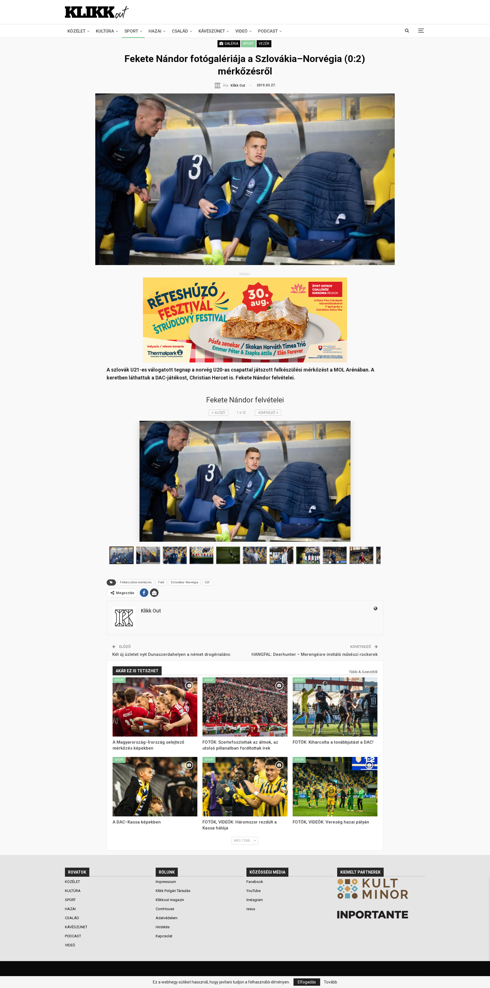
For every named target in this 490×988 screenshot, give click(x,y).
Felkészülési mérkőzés (136, 582)
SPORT (131, 31)
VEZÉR (264, 44)
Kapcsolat (164, 936)
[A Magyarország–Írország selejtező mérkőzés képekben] (155, 707)
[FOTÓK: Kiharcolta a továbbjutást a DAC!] (335, 707)
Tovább (330, 982)
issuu (250, 909)
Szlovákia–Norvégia (184, 582)
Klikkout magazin (170, 900)
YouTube (253, 891)
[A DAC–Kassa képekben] (155, 786)
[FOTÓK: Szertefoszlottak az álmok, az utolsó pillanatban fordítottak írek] (245, 707)
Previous (96, 179)
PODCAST (268, 31)
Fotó (161, 582)
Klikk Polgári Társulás (173, 891)
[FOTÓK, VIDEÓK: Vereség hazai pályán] (335, 786)
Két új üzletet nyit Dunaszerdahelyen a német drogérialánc (171, 654)
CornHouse (165, 909)
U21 (207, 582)
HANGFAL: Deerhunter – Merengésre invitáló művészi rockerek (315, 654)
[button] (149, 555)
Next (393, 179)
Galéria (231, 44)
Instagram (254, 900)
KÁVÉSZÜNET (211, 31)
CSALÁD (180, 31)
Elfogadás (307, 982)
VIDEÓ (241, 31)
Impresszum (166, 882)
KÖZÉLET (76, 31)
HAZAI (155, 31)
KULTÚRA (105, 31)
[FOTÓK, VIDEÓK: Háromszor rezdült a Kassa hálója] (245, 786)
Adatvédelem (167, 918)
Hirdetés (163, 927)
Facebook (254, 882)
